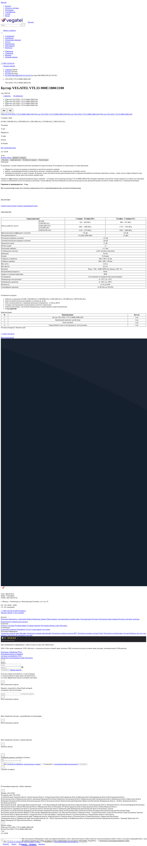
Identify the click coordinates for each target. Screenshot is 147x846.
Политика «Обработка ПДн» (11, 652)
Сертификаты (10, 12)
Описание (5, 160)
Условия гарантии (33, 625)
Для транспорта (86, 619)
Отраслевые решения (13, 40)
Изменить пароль (27, 694)
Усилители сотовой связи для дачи (116, 633)
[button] (38, 845)
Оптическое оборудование (108, 619)
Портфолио (9, 38)
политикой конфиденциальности (66, 764)
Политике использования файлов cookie (114, 841)
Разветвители (6, 622)
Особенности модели (30, 160)
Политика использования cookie (13, 658)
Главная (8, 70)
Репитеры (4, 619)
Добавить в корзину (19, 157)
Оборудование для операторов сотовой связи (63, 619)
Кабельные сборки (39, 619)
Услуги (7, 42)
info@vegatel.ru (20, 611)
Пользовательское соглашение (12, 654)
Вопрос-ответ (55, 625)
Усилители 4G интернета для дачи (19, 635)
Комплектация (43, 160)
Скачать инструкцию (8, 206)
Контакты (8, 48)
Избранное (9, 51)
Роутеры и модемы (125, 619)
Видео (7, 16)
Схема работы (36, 629)
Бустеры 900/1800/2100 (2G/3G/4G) (18, 75)
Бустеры (8, 73)
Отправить (5, 670)
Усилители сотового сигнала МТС (64, 633)
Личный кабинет (11, 57)
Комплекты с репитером (17, 619)
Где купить (46, 629)
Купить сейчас (6, 157)
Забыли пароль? (16, 670)
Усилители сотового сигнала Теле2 (90, 633)
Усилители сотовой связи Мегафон (14, 633)
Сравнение (9, 53)
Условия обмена (21, 625)
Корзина (8, 55)
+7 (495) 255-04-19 (7, 63)
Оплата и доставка (12, 8)
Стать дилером (18, 613)
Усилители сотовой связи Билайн (39, 633)
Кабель (29, 619)
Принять (25, 845)
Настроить (29, 658)
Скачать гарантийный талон (27, 206)
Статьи (7, 14)
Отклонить (33, 845)
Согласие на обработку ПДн (11, 656)
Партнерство (10, 44)
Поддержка (9, 10)
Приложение (10, 46)
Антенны (136, 619)
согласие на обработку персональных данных (24, 764)
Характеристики (15, 160)
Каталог (8, 6)
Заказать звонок (6, 613)
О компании (9, 36)
